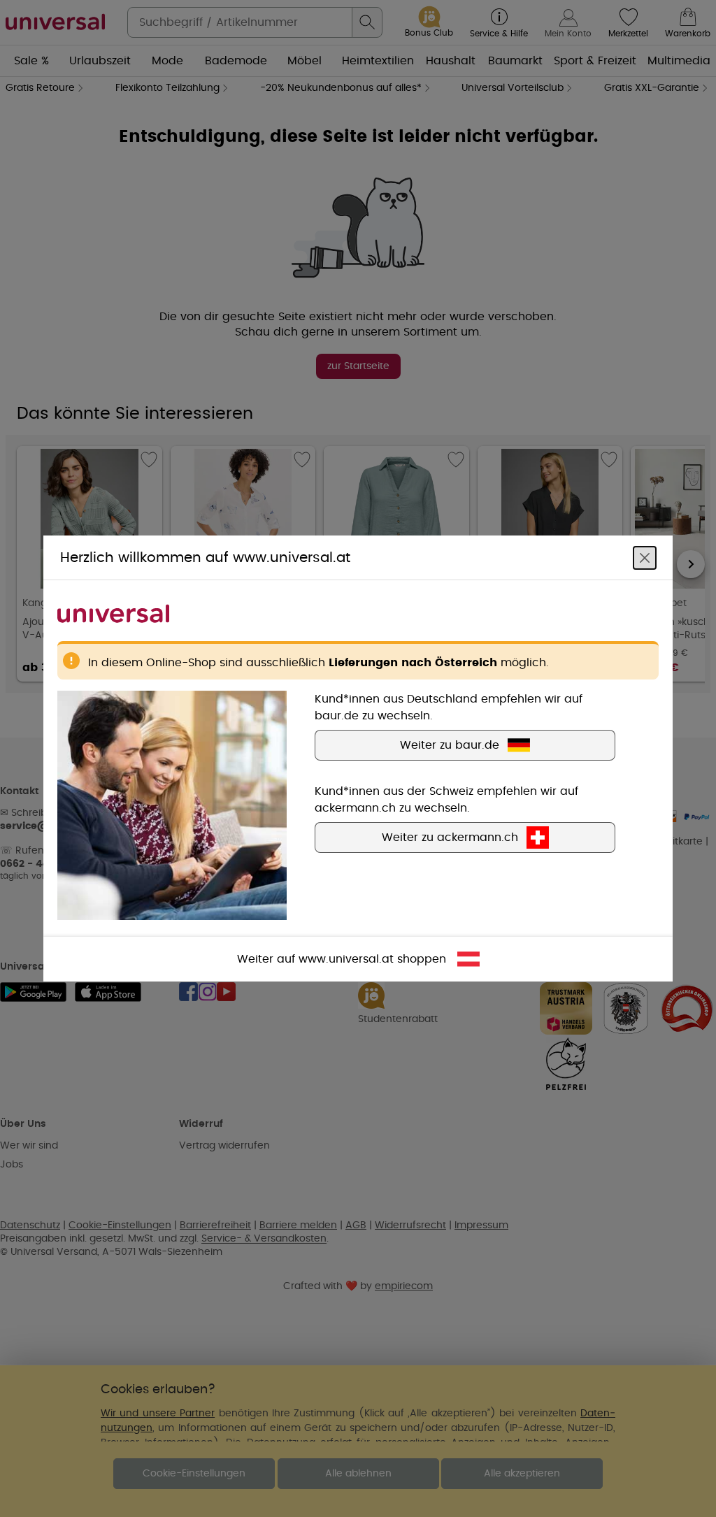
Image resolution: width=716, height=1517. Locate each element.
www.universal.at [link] (346, 959)
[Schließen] (644, 558)
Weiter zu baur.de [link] (449, 745)
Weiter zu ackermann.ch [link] (450, 837)
